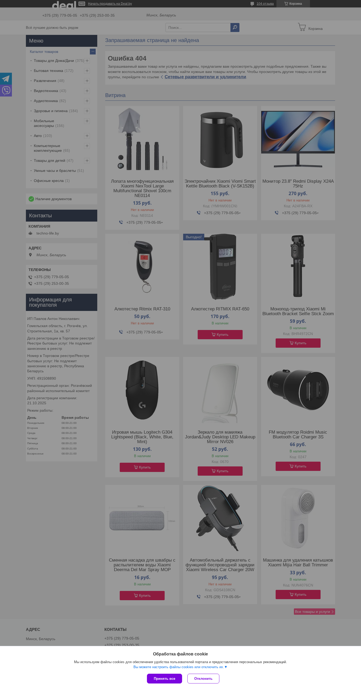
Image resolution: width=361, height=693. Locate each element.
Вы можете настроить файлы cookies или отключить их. (178, 667)
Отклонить (203, 679)
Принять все (164, 679)
